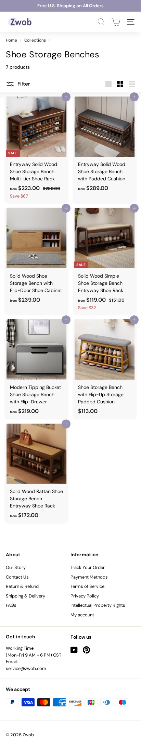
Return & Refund (22, 586)
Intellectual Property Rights (97, 605)
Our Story (16, 567)
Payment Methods (89, 577)
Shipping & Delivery (25, 596)
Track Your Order (87, 567)
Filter (23, 83)
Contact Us (17, 577)
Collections (35, 40)
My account (82, 615)
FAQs (11, 605)
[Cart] (116, 22)
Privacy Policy (84, 596)
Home (11, 40)
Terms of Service (87, 586)
